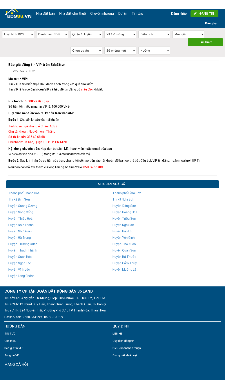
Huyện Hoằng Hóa (124, 212)
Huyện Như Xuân (20, 231)
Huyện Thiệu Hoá (20, 218)
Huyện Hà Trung (19, 237)
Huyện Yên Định (123, 237)
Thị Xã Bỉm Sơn (19, 199)
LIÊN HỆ (117, 333)
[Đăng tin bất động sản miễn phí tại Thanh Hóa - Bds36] (18, 13)
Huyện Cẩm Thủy (124, 263)
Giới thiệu (10, 340)
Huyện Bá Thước (124, 257)
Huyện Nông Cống (20, 212)
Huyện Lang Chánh (21, 276)
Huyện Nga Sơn (123, 225)
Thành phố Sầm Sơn (126, 193)
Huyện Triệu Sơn (124, 218)
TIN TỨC (9, 333)
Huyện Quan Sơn (124, 250)
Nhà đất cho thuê (72, 13)
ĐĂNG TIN (206, 13)
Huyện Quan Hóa (20, 257)
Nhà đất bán (45, 13)
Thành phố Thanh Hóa (24, 193)
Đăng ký (211, 23)
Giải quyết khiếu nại (124, 355)
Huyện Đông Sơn (124, 206)
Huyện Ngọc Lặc (19, 263)
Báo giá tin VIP (13, 348)
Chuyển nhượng (102, 13)
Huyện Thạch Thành (22, 250)
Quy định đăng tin (123, 340)
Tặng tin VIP (11, 355)
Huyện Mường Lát (125, 269)
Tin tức (137, 13)
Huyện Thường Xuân (22, 244)
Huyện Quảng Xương (22, 206)
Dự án (122, 13)
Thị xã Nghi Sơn (123, 199)
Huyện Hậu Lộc (122, 231)
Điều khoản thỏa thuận (126, 348)
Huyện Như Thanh (21, 225)
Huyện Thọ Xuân (124, 244)
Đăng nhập (179, 13)
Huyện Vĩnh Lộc (19, 269)
